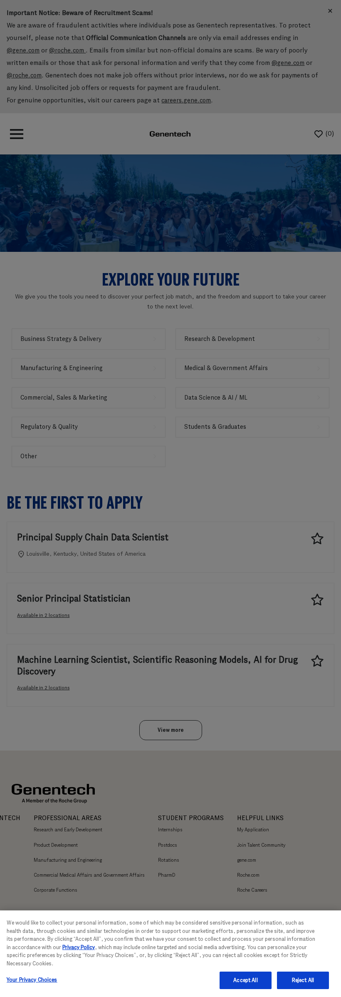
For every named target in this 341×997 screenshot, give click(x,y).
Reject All (303, 980)
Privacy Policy (78, 947)
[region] (170, 953)
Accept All (245, 980)
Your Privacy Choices (32, 979)
